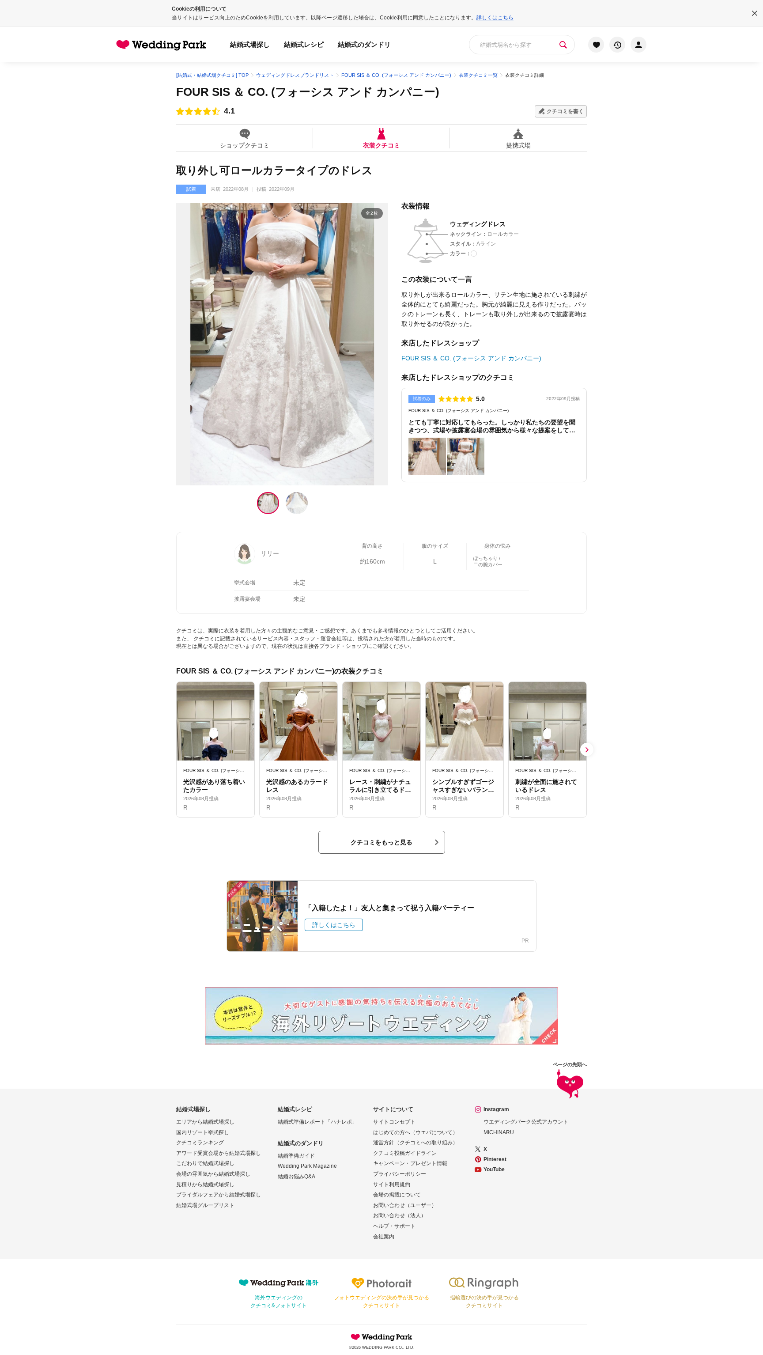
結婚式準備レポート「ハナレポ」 (317, 1122)
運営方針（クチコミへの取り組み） (415, 1142)
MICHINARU (498, 1132)
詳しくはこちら (495, 18)
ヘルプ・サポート (394, 1226)
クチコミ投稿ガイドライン (405, 1153)
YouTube (494, 1169)
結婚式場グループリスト (205, 1205)
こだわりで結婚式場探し (205, 1163)
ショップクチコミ (244, 145)
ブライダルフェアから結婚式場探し (218, 1195)
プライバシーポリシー (399, 1174)
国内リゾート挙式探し (202, 1132)
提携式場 (518, 145)
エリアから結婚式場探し (205, 1122)
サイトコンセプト (394, 1122)
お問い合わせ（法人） (399, 1215)
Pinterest (494, 1159)
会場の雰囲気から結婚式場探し (213, 1174)
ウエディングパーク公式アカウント (525, 1122)
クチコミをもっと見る (381, 842)
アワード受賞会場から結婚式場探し (218, 1153)
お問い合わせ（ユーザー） (405, 1205)
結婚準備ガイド (296, 1156)
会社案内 (383, 1237)
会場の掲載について (397, 1195)
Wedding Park (381, 1337)
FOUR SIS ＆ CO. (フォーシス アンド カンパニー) (307, 91)
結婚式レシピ (304, 44)
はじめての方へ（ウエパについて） (415, 1132)
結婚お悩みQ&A (296, 1176)
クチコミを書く (565, 111)
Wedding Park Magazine (307, 1166)
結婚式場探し (250, 44)
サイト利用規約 (391, 1184)
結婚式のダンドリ (364, 44)
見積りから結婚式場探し (205, 1184)
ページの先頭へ (570, 1064)
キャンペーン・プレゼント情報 (410, 1163)
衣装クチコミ (381, 145)
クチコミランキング (200, 1142)
